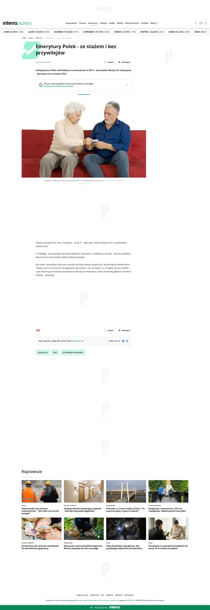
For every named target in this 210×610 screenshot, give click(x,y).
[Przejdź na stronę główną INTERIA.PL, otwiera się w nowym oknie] (10, 23)
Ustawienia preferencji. (110, 600)
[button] (112, 23)
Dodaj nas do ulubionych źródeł (69, 86)
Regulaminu (79, 600)
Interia (24, 38)
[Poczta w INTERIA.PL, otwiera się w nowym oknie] (200, 23)
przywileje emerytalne (73, 352)
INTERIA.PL (131, 600)
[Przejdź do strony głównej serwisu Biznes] (25, 23)
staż (55, 352)
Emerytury (38, 38)
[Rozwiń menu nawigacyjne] (205, 23)
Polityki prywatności (94, 600)
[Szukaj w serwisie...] (195, 23)
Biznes (31, 38)
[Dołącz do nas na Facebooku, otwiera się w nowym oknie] (123, 341)
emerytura (43, 352)
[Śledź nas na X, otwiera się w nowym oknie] (127, 341)
